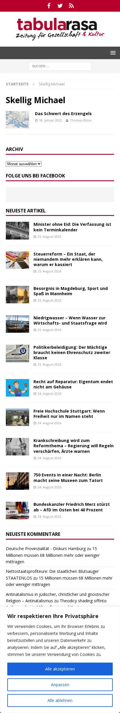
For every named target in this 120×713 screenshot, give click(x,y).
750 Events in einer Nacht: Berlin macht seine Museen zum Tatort (68, 477)
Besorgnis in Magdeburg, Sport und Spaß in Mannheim (70, 291)
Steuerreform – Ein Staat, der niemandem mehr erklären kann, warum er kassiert (68, 259)
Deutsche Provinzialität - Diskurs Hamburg (46, 548)
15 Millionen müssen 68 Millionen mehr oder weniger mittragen (53, 555)
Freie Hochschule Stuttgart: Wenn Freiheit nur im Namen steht (69, 413)
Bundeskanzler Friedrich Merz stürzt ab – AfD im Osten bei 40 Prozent (71, 506)
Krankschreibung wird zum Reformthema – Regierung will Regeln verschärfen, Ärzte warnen (73, 446)
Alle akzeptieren (60, 669)
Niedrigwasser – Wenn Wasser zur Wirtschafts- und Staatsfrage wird (70, 320)
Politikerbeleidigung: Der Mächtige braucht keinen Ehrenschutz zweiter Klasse (71, 352)
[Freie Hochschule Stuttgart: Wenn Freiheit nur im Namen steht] (17, 417)
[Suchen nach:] (60, 65)
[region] (60, 659)
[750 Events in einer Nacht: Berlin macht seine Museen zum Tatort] (17, 481)
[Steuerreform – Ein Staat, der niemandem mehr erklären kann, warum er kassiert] (17, 260)
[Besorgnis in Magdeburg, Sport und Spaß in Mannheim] (17, 294)
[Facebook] (49, 6)
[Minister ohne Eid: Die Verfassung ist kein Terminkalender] (17, 230)
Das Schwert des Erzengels (63, 113)
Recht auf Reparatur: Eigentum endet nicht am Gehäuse (73, 384)
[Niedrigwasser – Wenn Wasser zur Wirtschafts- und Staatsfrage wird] (17, 324)
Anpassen (60, 684)
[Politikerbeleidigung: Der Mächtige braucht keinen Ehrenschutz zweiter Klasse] (17, 353)
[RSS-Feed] (71, 6)
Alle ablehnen (60, 700)
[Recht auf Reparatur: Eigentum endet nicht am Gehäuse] (17, 388)
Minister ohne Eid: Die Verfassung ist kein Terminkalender (72, 226)
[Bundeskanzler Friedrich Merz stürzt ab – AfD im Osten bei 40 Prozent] (17, 510)
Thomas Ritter (81, 120)
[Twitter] (60, 6)
